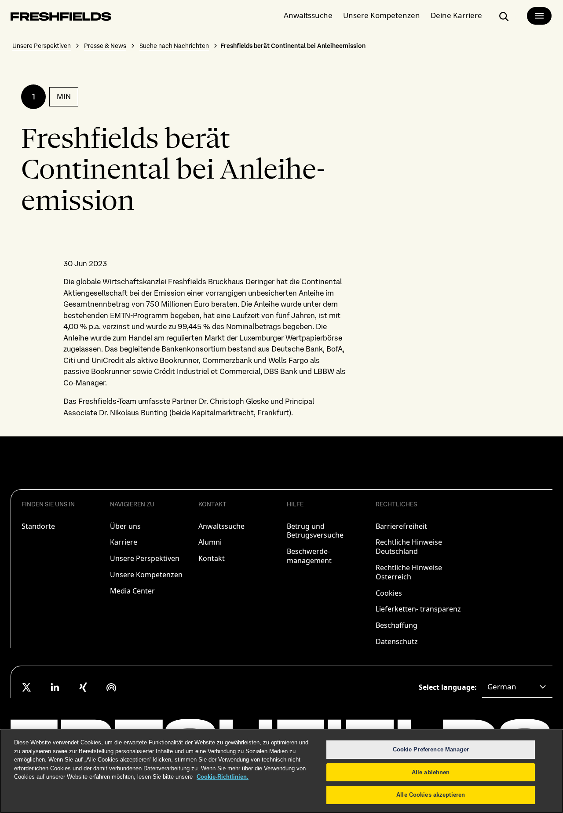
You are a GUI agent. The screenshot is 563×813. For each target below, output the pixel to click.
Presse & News (105, 45)
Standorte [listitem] (38, 526)
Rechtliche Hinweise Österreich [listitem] (409, 572)
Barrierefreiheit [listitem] (401, 526)
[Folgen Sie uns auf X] (27, 687)
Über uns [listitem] (125, 526)
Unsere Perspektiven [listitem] (144, 558)
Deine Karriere (456, 15)
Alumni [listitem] (210, 542)
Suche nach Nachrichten (174, 45)
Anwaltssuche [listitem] (221, 526)
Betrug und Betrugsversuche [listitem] (315, 530)
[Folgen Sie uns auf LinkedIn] (55, 687)
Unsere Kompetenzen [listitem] (146, 574)
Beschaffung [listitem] (396, 625)
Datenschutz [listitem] (397, 641)
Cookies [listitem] (389, 593)
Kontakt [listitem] (211, 558)
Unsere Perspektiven (41, 45)
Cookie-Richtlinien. (223, 776)
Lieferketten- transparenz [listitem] (418, 609)
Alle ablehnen (431, 772)
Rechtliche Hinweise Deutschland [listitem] (409, 546)
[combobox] (517, 687)
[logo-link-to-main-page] (61, 18)
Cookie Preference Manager (431, 749)
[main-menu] (539, 16)
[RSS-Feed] (111, 687)
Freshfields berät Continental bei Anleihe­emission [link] (293, 45)
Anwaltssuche (308, 15)
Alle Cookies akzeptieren (430, 794)
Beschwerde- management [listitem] (309, 555)
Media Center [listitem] (132, 591)
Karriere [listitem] (123, 542)
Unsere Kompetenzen (381, 15)
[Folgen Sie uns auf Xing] (83, 687)
